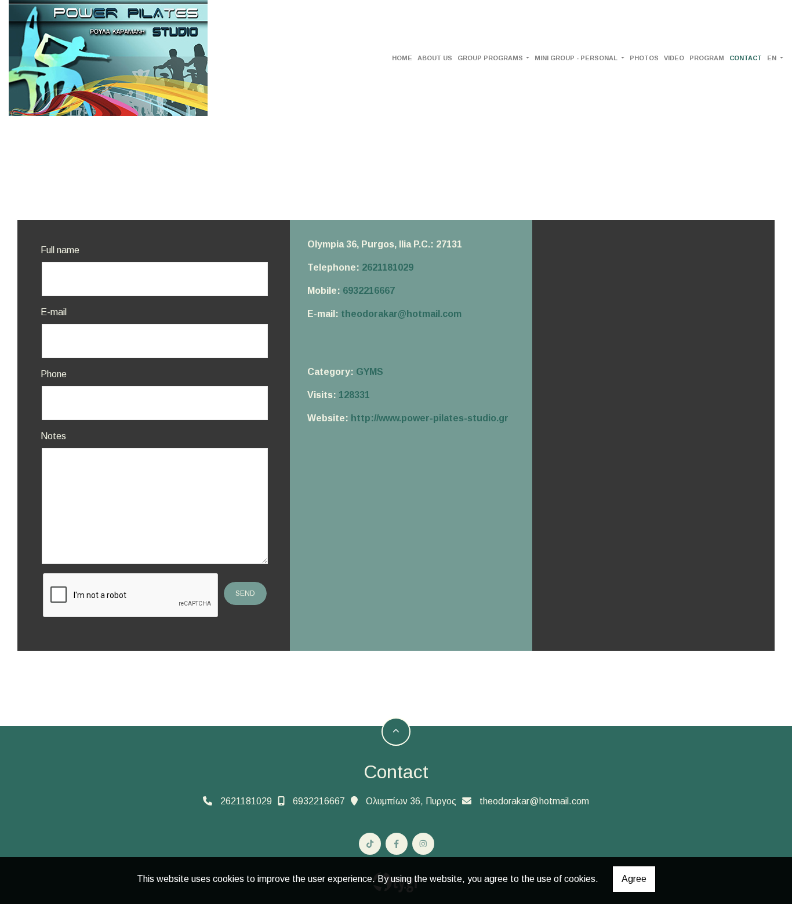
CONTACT (745, 57)
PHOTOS (644, 57)
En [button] (772, 57)
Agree (634, 879)
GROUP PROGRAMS (491, 57)
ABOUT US (434, 57)
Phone (54, 374)
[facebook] (397, 844)
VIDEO (674, 57)
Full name (60, 250)
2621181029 (387, 267)
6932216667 (369, 291)
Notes (53, 436)
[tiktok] (370, 844)
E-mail (54, 312)
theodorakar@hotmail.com (401, 314)
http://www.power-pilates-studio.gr (429, 418)
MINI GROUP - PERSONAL (577, 57)
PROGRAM (706, 57)
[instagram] (423, 844)
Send (245, 593)
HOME (402, 57)
